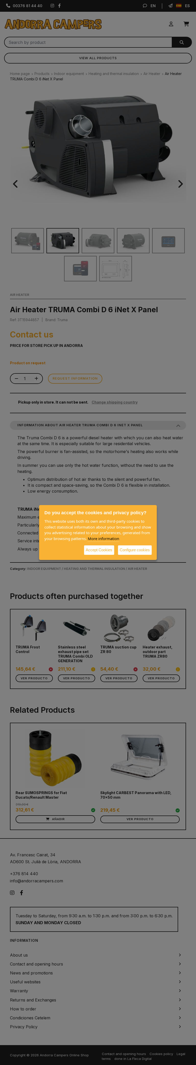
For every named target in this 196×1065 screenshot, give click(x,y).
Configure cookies (135, 550)
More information (103, 538)
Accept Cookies (99, 550)
